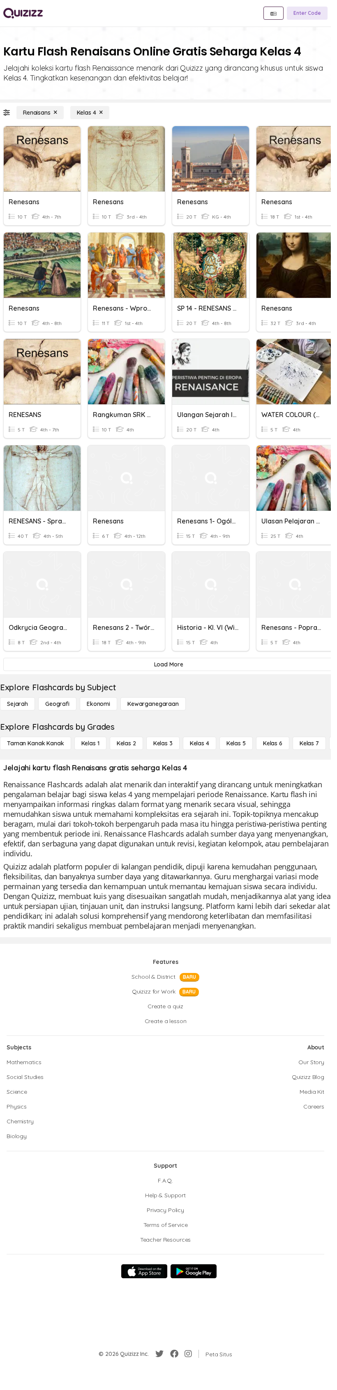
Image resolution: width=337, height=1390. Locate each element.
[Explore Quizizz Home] (23, 13)
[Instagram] (188, 1353)
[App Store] (144, 1271)
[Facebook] (174, 1353)
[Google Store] (194, 1271)
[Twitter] (159, 1353)
